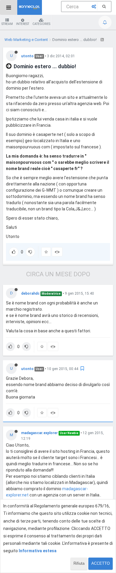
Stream (7, 24)
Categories (41, 24)
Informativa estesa (38, 550)
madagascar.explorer (39, 433)
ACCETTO (100, 563)
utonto (27, 56)
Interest (22, 24)
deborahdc (30, 293)
